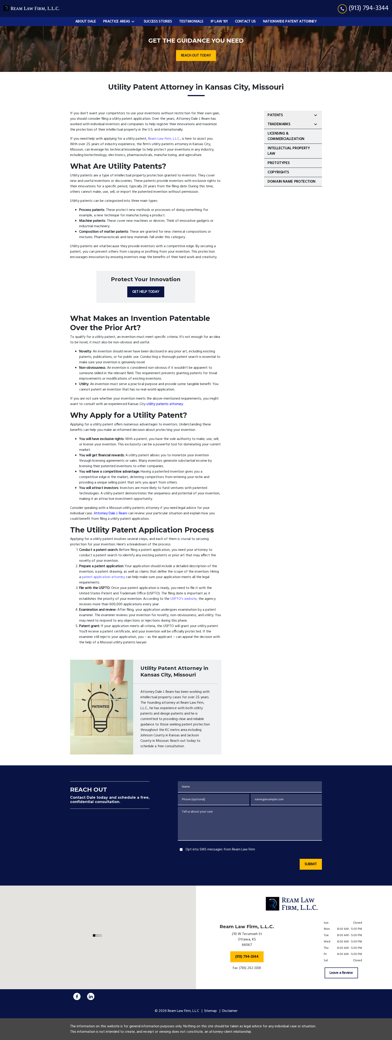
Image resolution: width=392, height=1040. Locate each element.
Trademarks (279, 124)
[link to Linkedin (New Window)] (90, 996)
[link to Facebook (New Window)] (77, 996)
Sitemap (210, 1011)
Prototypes (279, 163)
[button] (98, 935)
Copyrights (278, 172)
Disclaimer (230, 1011)
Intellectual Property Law (289, 151)
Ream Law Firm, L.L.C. (164, 139)
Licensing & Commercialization (286, 136)
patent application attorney (103, 577)
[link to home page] (31, 8)
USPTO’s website (183, 599)
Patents (275, 115)
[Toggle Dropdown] (134, 21)
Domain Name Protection (292, 182)
